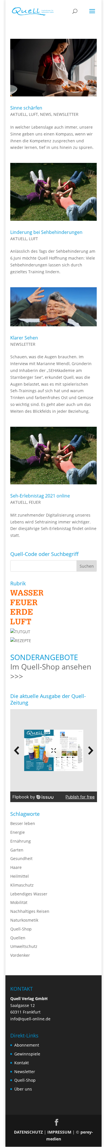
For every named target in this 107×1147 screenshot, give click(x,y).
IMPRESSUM (59, 1132)
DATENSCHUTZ (28, 1132)
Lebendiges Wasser (28, 894)
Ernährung (20, 841)
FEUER (35, 502)
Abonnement (26, 1045)
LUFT (33, 114)
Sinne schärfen (26, 108)
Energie (17, 832)
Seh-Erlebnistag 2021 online (40, 496)
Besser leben (22, 823)
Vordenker (20, 955)
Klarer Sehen (24, 338)
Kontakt (21, 1062)
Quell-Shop (21, 929)
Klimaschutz (22, 885)
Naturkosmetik (24, 920)
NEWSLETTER (65, 114)
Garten (16, 850)
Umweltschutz (23, 946)
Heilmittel (19, 876)
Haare (16, 867)
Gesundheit (21, 858)
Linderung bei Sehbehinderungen (46, 232)
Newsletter (24, 1071)
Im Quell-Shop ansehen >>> (50, 671)
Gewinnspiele (27, 1054)
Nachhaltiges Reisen (29, 911)
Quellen (17, 937)
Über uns (23, 1089)
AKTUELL (18, 114)
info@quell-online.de (30, 1018)
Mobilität (18, 902)
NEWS (45, 114)
